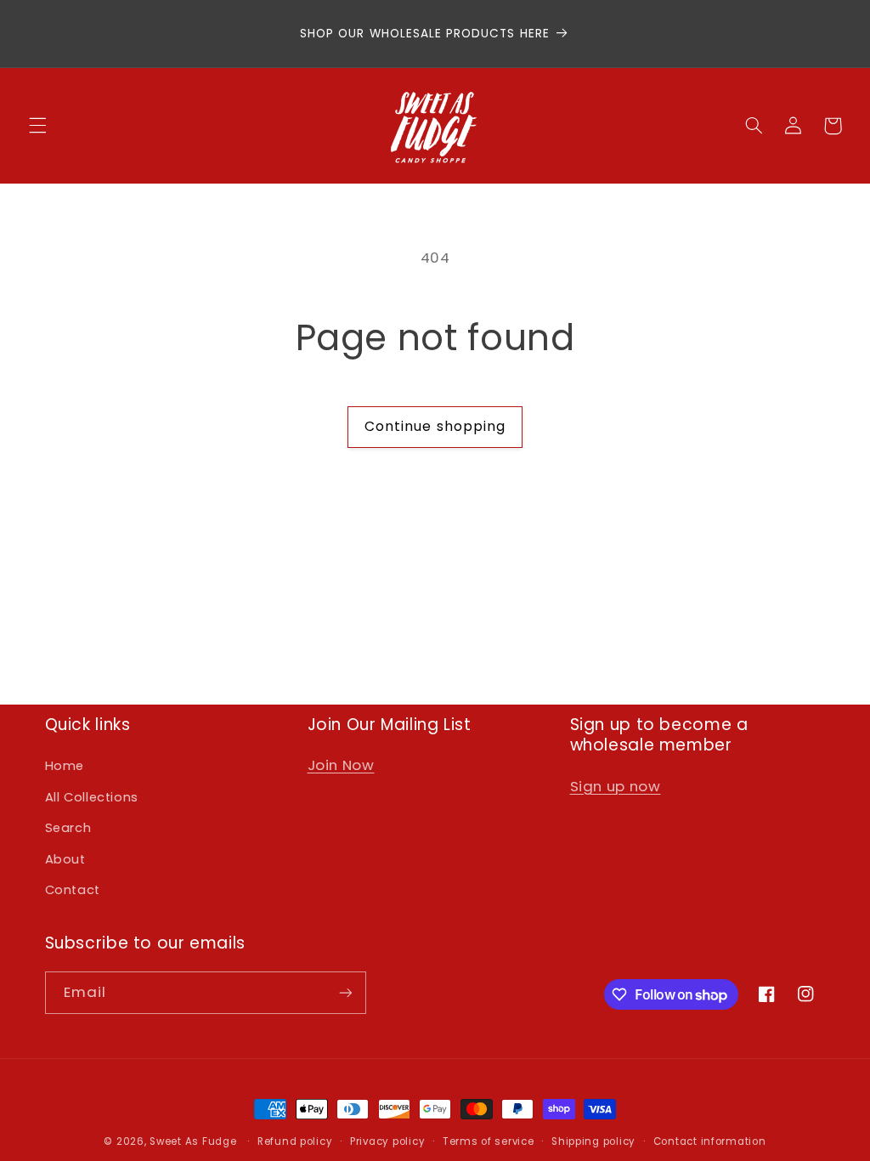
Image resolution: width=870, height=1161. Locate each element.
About (65, 859)
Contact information (709, 1141)
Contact (72, 889)
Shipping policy (593, 1141)
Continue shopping (435, 426)
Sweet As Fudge (193, 1141)
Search (68, 827)
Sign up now (615, 786)
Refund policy (295, 1141)
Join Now (341, 765)
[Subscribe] (344, 992)
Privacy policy (387, 1141)
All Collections (91, 797)
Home (65, 765)
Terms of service (488, 1141)
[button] (37, 125)
